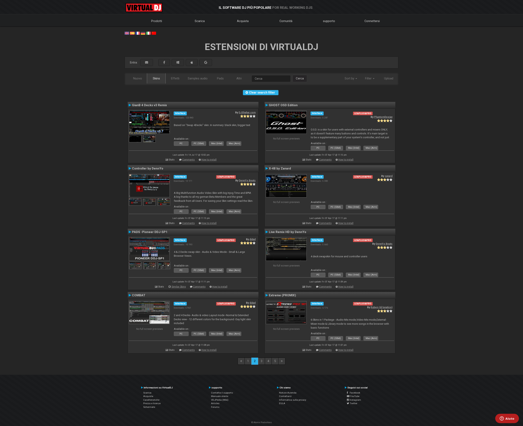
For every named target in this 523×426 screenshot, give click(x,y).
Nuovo (137, 78)
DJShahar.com (247, 112)
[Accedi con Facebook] (164, 62)
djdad (252, 239)
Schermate (149, 407)
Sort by (350, 78)
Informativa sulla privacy (292, 399)
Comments (188, 159)
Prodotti (156, 21)
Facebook (354, 392)
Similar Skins (179, 286)
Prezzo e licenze (152, 403)
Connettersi (372, 21)
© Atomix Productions (261, 422)
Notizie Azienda (287, 392)
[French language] (137, 33)
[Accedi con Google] (205, 62)
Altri (239, 78)
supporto (329, 21)
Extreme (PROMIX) (282, 295)
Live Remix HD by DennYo (287, 232)
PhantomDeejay (383, 117)
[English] (127, 33)
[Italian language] (148, 33)
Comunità (285, 21)
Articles (215, 403)
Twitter (353, 403)
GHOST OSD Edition (283, 105)
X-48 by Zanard (280, 168)
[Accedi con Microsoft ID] (178, 62)
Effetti (175, 78)
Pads (220, 78)
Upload (388, 78)
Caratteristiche (151, 399)
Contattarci (285, 396)
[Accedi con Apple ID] (192, 62)
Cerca (300, 78)
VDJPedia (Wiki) (219, 399)
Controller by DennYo (147, 168)
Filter (368, 78)
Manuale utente (219, 396)
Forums (215, 407)
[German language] (143, 33)
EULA (282, 403)
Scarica (200, 21)
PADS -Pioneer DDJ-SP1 (150, 232)
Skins (156, 78)
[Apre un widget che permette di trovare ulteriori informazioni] (507, 419)
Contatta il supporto (222, 392)
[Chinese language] (154, 33)
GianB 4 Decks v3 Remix (149, 105)
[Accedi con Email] (146, 62)
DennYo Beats (247, 180)
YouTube (354, 396)
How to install (209, 159)
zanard (388, 176)
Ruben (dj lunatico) (381, 307)
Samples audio (198, 78)
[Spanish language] (132, 33)
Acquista (243, 21)
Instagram (355, 399)
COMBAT (138, 295)
